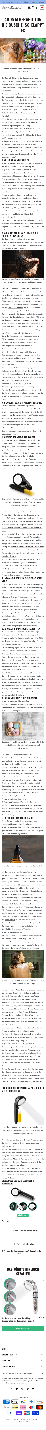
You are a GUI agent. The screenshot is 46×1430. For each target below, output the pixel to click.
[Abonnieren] (43, 1373)
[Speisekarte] (29, 7)
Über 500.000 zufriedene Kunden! (28, 2)
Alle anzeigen (23, 1328)
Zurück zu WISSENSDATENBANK (24, 1231)
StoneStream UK (20, 1420)
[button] (33, 7)
